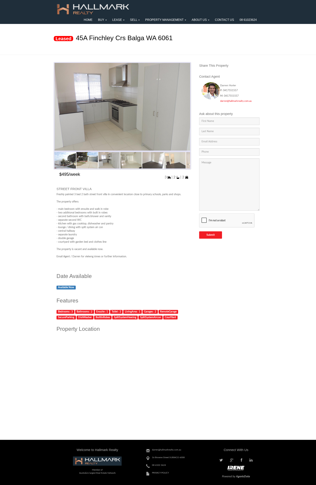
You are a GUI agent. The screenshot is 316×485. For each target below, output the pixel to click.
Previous (58, 107)
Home (88, 19)
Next (186, 107)
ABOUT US (200, 19)
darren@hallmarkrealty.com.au (236, 101)
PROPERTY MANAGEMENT (164, 19)
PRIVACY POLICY (160, 473)
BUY (101, 19)
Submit (210, 235)
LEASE (117, 19)
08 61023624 (248, 19)
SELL (134, 19)
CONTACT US (224, 19)
